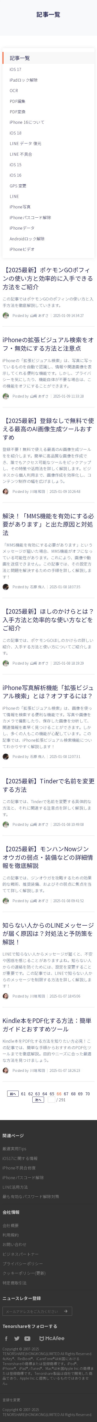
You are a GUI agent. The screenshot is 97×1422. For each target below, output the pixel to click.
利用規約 (10, 1235)
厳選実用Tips (14, 1148)
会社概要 (10, 1225)
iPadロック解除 (24, 80)
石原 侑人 (37, 586)
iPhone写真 (20, 207)
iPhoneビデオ (22, 249)
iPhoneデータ (22, 228)
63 (37, 1094)
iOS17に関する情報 (20, 1158)
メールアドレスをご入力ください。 (37, 1311)
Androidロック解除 (27, 239)
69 (80, 1094)
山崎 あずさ (39, 315)
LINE (14, 196)
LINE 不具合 (21, 154)
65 (52, 1094)
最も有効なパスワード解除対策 (30, 1196)
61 (23, 1094)
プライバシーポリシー (22, 1264)
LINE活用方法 (15, 1187)
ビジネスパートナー (20, 1254)
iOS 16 (16, 175)
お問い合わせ (14, 1244)
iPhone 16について (27, 122)
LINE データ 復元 (25, 143)
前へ (13, 1094)
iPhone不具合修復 (19, 1168)
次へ (38, 1100)
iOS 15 (16, 164)
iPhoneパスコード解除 (30, 217)
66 (59, 1094)
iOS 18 (16, 133)
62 (30, 1094)
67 (66, 1094)
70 (87, 1094)
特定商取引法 (14, 1283)
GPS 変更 (18, 186)
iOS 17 (16, 69)
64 (45, 1094)
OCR (14, 90)
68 (73, 1094)
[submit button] (65, 1311)
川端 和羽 (37, 491)
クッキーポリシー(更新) (24, 1273)
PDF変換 (18, 112)
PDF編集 (18, 101)
